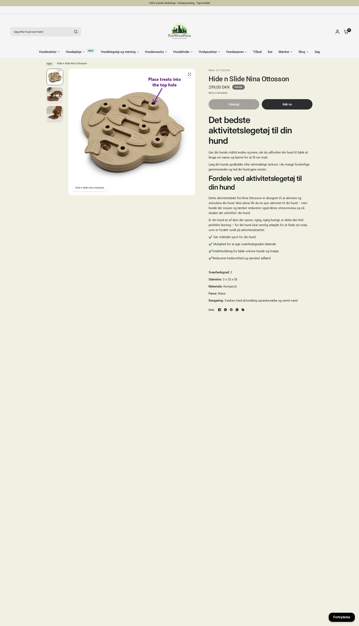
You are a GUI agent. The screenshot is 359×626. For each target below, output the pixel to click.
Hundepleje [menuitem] (73, 52)
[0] (345, 31)
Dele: (212, 309)
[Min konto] (337, 31)
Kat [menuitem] (270, 52)
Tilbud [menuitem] (257, 52)
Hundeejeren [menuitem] (235, 52)
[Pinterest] (231, 309)
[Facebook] (219, 309)
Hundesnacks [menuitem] (154, 52)
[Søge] (76, 31)
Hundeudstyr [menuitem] (48, 52)
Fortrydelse (341, 617)
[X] (225, 309)
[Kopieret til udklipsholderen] (242, 309)
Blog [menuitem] (302, 52)
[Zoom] (189, 74)
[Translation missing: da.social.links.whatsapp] (237, 309)
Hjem (50, 63)
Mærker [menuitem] (284, 52)
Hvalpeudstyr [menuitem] (208, 52)
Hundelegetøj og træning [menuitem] (118, 52)
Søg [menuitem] (317, 52)
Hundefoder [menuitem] (181, 52)
